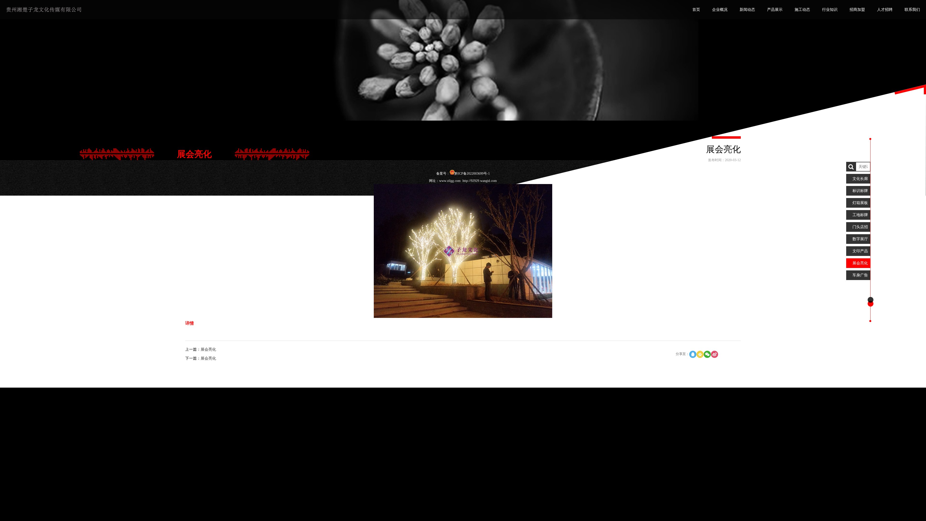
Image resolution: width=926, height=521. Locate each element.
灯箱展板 (860, 203)
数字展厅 (860, 239)
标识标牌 (860, 191)
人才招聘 (884, 9)
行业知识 (829, 9)
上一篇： (200, 349)
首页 (696, 9)
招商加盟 (857, 9)
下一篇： (200, 358)
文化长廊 (860, 179)
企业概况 (720, 9)
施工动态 (802, 9)
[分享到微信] (707, 354)
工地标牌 (860, 215)
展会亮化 (860, 263)
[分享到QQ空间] (700, 354)
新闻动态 (747, 9)
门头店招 (860, 227)
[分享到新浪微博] (714, 354)
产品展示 (775, 9)
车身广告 (860, 275)
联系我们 (912, 9)
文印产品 (860, 251)
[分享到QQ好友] (692, 354)
